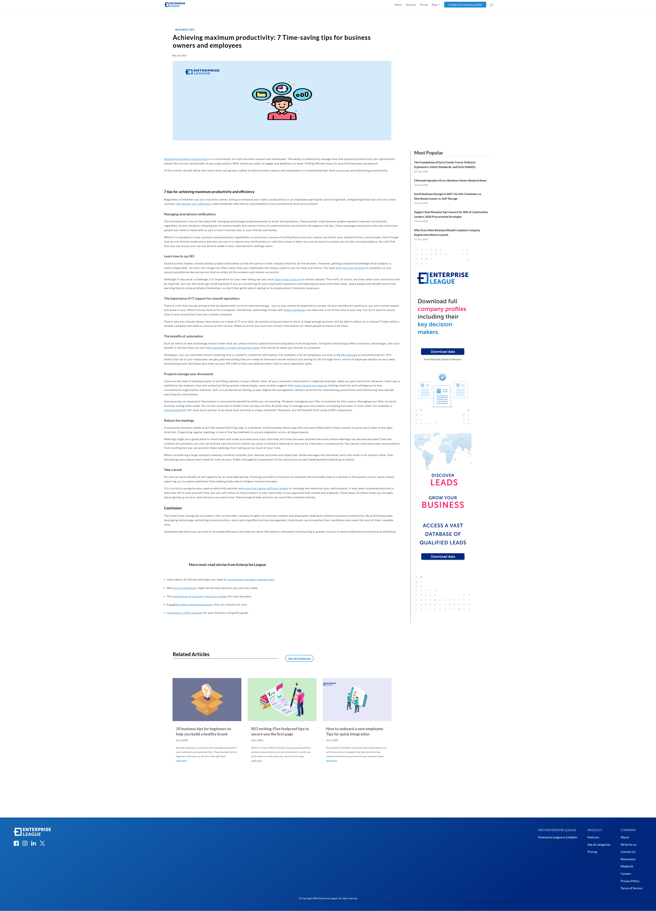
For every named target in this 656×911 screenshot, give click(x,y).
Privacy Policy (630, 881)
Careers (626, 873)
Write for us (629, 844)
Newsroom (628, 859)
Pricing (424, 4)
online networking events (196, 604)
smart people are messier (310, 385)
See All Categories (299, 658)
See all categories (598, 844)
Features (411, 4)
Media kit (627, 866)
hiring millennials (185, 588)
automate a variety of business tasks (236, 347)
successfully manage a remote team (250, 579)
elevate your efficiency (196, 203)
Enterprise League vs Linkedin (557, 837)
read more (181, 760)
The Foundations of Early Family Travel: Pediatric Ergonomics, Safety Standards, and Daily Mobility (445, 165)
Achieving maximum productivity (186, 158)
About (398, 4)
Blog (434, 4)
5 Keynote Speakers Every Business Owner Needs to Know (450, 180)
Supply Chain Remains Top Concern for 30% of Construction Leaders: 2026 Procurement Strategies (451, 214)
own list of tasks (354, 267)
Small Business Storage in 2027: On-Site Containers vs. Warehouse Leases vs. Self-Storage (448, 196)
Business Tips (184, 29)
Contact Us (628, 852)
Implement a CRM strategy (184, 612)
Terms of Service (631, 888)
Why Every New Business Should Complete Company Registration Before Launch (447, 232)
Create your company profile (465, 4)
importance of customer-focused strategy (200, 596)
